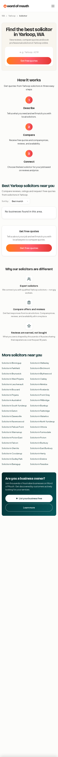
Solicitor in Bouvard (11, 389)
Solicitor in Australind (11, 400)
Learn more (29, 507)
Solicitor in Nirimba (38, 384)
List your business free (30, 498)
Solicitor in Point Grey (40, 395)
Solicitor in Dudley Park (12, 459)
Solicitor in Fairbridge (40, 411)
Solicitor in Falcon (10, 443)
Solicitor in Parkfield (11, 368)
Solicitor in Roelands (39, 389)
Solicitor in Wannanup (12, 432)
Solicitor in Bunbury (39, 443)
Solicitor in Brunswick (11, 373)
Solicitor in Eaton (9, 411)
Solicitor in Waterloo (39, 416)
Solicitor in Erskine (38, 459)
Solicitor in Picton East (12, 437)
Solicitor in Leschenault (12, 384)
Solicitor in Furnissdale (40, 432)
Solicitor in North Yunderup (42, 421)
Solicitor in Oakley (38, 379)
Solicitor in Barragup (11, 464)
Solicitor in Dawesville (12, 416)
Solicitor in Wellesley (39, 363)
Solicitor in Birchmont (40, 368)
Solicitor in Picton (38, 437)
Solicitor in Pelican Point (13, 427)
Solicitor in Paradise (39, 464)
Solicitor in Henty (38, 453)
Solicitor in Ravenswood (13, 421)
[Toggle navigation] (52, 6)
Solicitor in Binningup (11, 363)
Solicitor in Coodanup (12, 453)
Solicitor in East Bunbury (41, 448)
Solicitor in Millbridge (39, 400)
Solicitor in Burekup (39, 405)
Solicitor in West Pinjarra (13, 379)
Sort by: (5, 201)
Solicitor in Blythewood (41, 373)
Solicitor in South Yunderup (14, 405)
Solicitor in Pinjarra (10, 395)
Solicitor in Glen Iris (10, 448)
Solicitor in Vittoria (38, 427)
